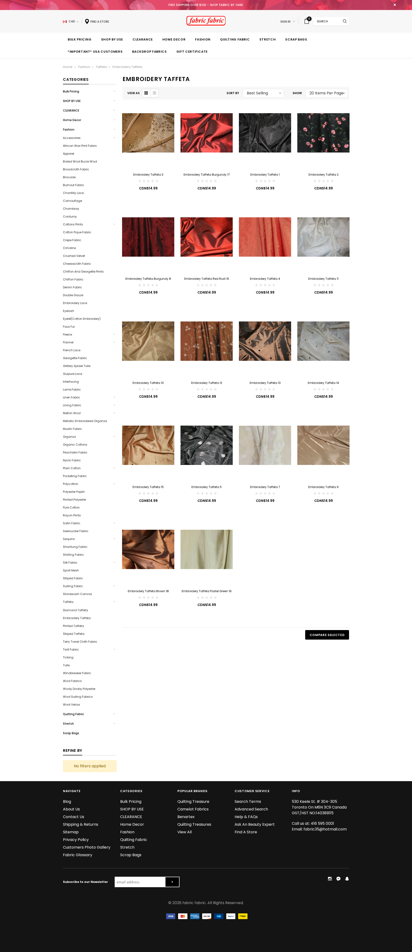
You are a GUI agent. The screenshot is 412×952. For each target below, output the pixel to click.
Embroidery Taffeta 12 (206, 383)
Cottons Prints (73, 224)
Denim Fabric (72, 287)
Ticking (68, 657)
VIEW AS (133, 93)
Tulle (66, 665)
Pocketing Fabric (75, 476)
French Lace (71, 350)
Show (297, 93)
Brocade (69, 177)
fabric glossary (77, 855)
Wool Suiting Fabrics (78, 697)
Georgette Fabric (75, 358)
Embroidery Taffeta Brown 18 (148, 591)
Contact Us (73, 817)
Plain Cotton (72, 468)
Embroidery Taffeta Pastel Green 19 (207, 591)
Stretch (68, 724)
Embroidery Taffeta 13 (265, 383)
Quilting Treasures (194, 824)
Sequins (69, 539)
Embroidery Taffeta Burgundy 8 (148, 279)
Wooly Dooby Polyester (79, 689)
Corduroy (70, 216)
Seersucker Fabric (75, 531)
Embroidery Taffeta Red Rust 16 (206, 279)
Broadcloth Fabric (76, 169)
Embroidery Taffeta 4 (265, 279)
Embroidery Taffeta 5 (206, 487)
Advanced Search (251, 809)
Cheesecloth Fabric (77, 264)
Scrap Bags (71, 733)
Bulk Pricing (71, 91)
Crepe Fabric (72, 240)
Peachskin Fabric (75, 452)
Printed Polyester (74, 500)
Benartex (186, 817)
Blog (67, 801)
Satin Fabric (71, 523)
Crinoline (69, 248)
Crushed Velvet (74, 256)
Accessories (72, 138)
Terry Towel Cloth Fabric (80, 642)
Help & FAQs (246, 817)
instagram (330, 879)
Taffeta (101, 67)
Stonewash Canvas (77, 594)
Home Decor (72, 120)
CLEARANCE (71, 110)
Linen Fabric (71, 397)
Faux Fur (69, 327)
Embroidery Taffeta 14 (323, 383)
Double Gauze (73, 295)
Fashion (84, 67)
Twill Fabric (71, 649)
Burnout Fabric (73, 185)
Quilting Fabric (73, 714)
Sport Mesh (71, 570)
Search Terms (248, 801)
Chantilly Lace (73, 193)
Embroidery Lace (75, 303)
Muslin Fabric (72, 429)
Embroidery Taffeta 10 (148, 383)
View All (184, 832)
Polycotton (70, 484)
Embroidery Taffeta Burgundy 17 (207, 175)
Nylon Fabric (72, 460)
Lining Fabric (72, 405)
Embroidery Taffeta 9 (323, 487)
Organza (69, 437)
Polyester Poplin (74, 492)
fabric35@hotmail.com (325, 829)
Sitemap (71, 832)
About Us (71, 809)
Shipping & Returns (80, 824)
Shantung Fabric (75, 547)
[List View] (154, 93)
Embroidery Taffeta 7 (265, 487)
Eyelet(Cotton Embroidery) (82, 319)
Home (67, 67)
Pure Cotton (71, 507)
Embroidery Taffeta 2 (324, 175)
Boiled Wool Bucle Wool (80, 161)
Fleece (67, 334)
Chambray (71, 209)
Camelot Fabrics (193, 809)
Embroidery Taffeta (127, 67)
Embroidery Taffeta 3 (148, 175)
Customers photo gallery (86, 847)
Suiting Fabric (73, 586)
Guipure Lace (72, 374)
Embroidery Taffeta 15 (148, 487)
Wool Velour (71, 705)
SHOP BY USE (72, 101)
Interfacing (71, 382)
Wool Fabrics (72, 681)
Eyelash (68, 311)
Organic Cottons (75, 445)
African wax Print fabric (80, 146)
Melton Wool (72, 413)
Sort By (233, 93)
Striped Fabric (73, 578)
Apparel (68, 154)
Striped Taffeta (73, 634)
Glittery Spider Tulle (76, 366)
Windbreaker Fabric (77, 673)
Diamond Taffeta (75, 610)
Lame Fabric (72, 389)
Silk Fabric (70, 562)
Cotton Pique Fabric (77, 232)
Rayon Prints (72, 515)
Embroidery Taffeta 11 (323, 279)
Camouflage (72, 201)
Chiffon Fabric (73, 279)
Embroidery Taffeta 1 (265, 175)
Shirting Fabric (73, 555)
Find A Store (246, 832)
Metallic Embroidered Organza (85, 421)
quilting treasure (193, 801)
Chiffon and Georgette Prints (83, 272)
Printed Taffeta (73, 626)
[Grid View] (146, 93)
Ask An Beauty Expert (255, 824)
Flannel (68, 342)
